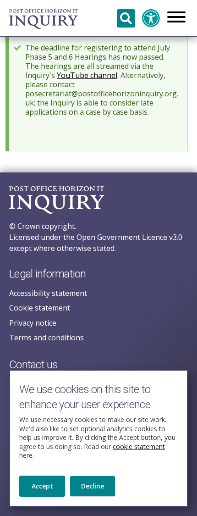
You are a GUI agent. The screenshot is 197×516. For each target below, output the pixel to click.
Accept (42, 486)
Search (126, 18)
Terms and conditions (46, 338)
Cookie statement (39, 308)
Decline (92, 486)
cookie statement (139, 446)
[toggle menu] (176, 18)
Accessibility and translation (151, 18)
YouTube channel (87, 75)
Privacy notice (32, 323)
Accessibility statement (48, 293)
